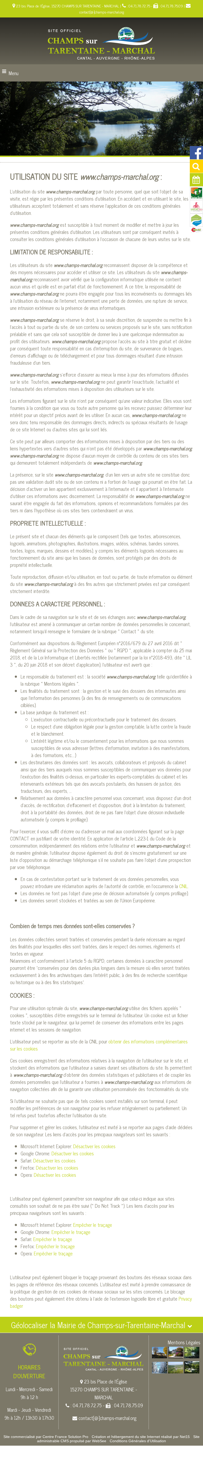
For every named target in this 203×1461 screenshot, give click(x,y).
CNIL (183, 886)
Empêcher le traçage (92, 1225)
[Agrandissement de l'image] (159, 1356)
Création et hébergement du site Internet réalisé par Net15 (141, 1437)
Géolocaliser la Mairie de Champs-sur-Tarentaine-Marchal (99, 1324)
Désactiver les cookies (94, 1146)
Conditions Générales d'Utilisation (138, 1441)
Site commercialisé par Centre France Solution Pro (45, 1437)
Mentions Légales (184, 1342)
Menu (14, 73)
